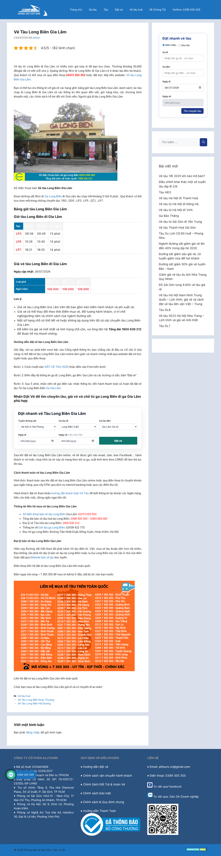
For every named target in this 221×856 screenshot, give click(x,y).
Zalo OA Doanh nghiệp (184, 796)
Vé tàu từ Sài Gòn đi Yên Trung (180, 221)
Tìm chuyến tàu (192, 110)
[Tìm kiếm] (203, 142)
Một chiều (170, 45)
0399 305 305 (25, 774)
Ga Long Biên (53, 196)
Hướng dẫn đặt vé (95, 766)
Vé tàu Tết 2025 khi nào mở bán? (182, 176)
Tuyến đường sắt (27, 420)
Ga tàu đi (63, 420)
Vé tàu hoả (136, 9)
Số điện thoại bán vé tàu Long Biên (44, 514)
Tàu (106, 9)
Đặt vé (119, 9)
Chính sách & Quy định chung (103, 802)
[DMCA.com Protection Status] (196, 850)
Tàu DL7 (164, 326)
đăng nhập (33, 732)
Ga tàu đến (105, 420)
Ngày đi (22, 434)
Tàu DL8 (164, 310)
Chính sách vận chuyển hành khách (107, 775)
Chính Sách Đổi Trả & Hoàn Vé (104, 784)
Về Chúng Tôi (157, 9)
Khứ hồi (185, 45)
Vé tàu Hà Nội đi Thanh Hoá (178, 198)
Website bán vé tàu (42, 557)
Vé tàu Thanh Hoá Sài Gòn (177, 227)
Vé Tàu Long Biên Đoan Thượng (36, 699)
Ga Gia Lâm (53, 388)
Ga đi (165, 52)
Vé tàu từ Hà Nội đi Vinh (176, 210)
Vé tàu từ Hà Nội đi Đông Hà (179, 204)
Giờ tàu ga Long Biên (52, 527)
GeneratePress (75, 850)
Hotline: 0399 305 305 (186, 9)
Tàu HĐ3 (165, 192)
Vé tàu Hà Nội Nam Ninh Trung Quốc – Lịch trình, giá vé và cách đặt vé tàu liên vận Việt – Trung (181, 299)
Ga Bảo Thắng (169, 216)
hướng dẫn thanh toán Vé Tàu (70, 493)
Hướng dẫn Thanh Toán (99, 811)
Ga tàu (93, 9)
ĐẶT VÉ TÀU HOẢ (56, 366)
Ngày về (71, 434)
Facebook (175, 786)
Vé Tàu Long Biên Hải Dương (34, 703)
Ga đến (166, 66)
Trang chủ (76, 9)
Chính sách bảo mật (97, 793)
